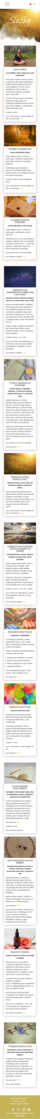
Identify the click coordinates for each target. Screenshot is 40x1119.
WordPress (20, 1116)
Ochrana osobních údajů (18, 1104)
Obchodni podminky (19, 1098)
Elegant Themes (20, 1113)
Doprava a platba (19, 1101)
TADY (22, 119)
